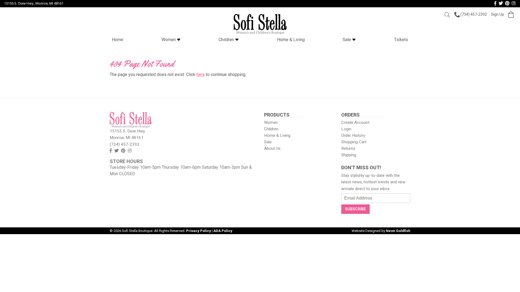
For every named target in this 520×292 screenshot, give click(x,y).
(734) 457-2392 (473, 14)
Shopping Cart (353, 142)
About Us (272, 148)
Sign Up (497, 14)
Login (346, 129)
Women (169, 39)
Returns (348, 148)
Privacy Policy (198, 231)
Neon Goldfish (398, 231)
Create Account (355, 122)
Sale (347, 39)
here (200, 74)
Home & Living (291, 39)
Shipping (348, 154)
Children (227, 39)
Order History (353, 135)
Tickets (401, 39)
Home (117, 39)
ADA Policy (222, 231)
